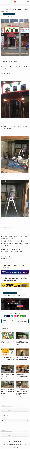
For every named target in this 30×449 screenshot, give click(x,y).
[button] (5, 316)
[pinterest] (15, 441)
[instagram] (13, 441)
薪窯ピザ (23, 295)
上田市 (9, 295)
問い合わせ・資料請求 (22, 444)
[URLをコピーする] (24, 316)
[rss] (18, 441)
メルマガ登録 (5, 444)
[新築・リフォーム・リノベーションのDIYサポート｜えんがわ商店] (15, 2)
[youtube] (17, 441)
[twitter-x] (11, 441)
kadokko (5, 295)
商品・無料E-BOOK (13, 444)
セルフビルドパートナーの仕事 (9, 14)
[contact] (20, 441)
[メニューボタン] (2, 2)
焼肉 (19, 295)
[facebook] (9, 441)
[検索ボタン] (28, 2)
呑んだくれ (14, 295)
